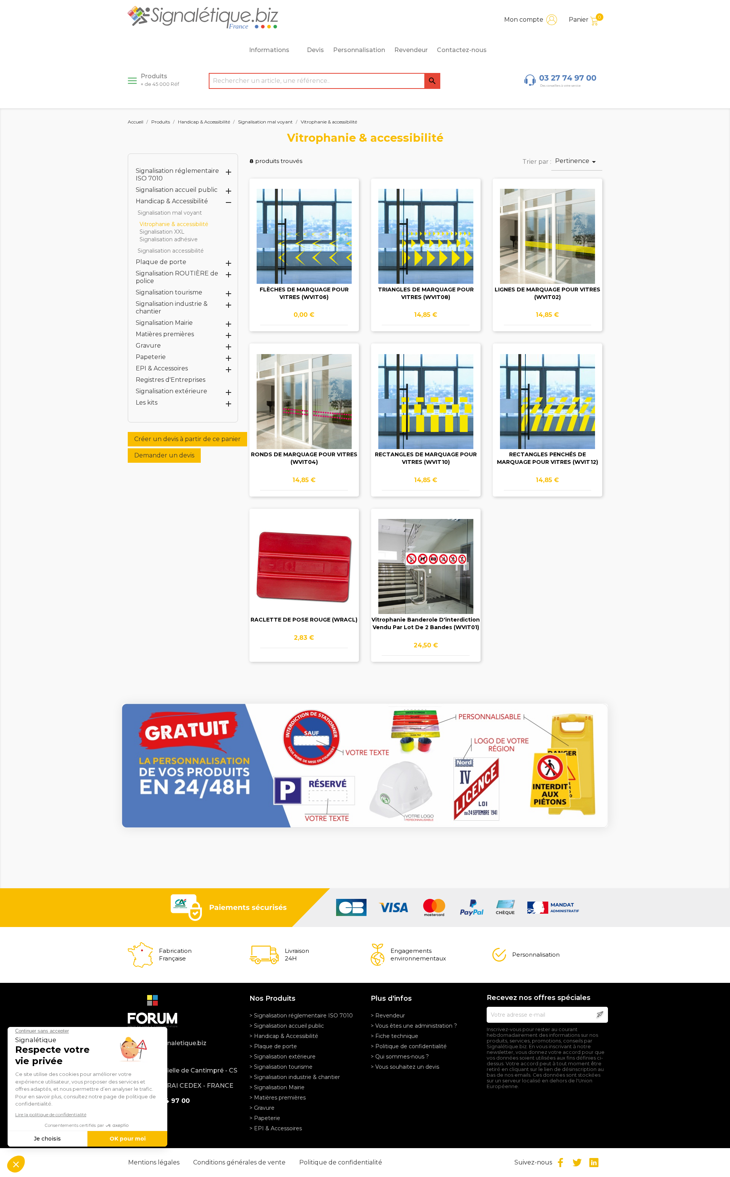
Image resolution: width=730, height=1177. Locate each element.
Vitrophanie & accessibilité (174, 224)
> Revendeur (388, 1015)
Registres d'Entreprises (170, 379)
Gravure (148, 345)
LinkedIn (593, 1162)
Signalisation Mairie (164, 322)
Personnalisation (359, 50)
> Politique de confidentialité (409, 1046)
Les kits (146, 402)
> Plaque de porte (273, 1046)
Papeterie (151, 357)
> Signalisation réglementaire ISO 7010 (301, 1015)
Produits (160, 80)
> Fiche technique (394, 1036)
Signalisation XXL (162, 231)
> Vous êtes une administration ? (414, 1025)
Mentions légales (154, 1162)
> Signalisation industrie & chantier (294, 1077)
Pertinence (576, 161)
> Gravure (262, 1107)
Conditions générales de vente (240, 1162)
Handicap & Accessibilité (172, 201)
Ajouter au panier (304, 266)
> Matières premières (277, 1097)
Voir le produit (304, 243)
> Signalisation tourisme (281, 1066)
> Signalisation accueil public (286, 1025)
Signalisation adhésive (169, 239)
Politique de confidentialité (340, 1162)
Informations (269, 50)
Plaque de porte (161, 262)
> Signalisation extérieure (282, 1056)
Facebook (560, 1162)
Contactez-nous (462, 50)
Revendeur (411, 50)
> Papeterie (264, 1118)
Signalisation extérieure (171, 391)
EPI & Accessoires (162, 368)
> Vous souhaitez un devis (405, 1066)
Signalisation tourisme (169, 292)
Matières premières (165, 334)
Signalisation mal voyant (170, 212)
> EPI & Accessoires (275, 1128)
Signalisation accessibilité (171, 250)
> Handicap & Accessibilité (283, 1036)
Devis (315, 50)
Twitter (577, 1162)
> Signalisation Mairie (277, 1087)
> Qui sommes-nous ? (400, 1056)
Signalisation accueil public (176, 189)
